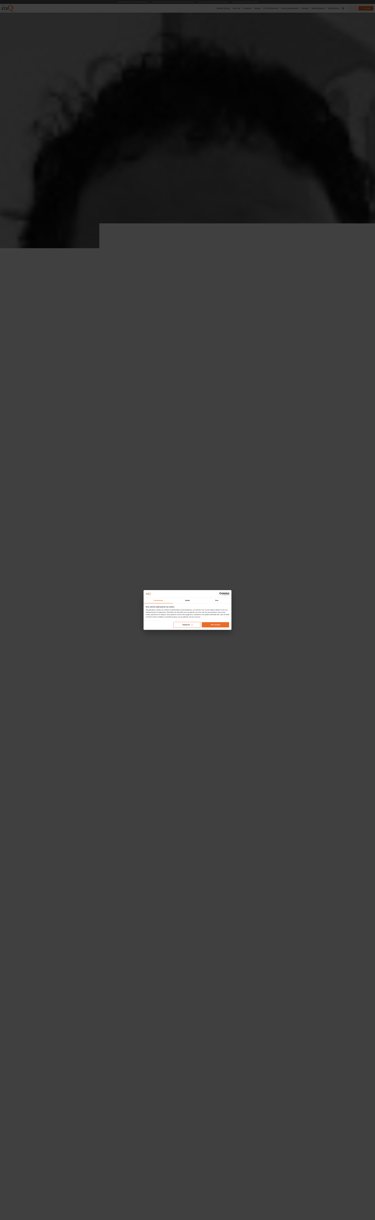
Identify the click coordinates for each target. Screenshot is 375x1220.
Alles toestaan (215, 625)
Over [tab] (216, 600)
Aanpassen (186, 625)
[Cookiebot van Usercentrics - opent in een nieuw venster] (220, 593)
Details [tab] (187, 600)
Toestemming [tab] (158, 600)
